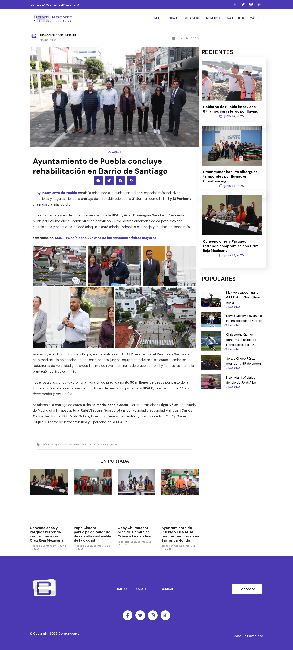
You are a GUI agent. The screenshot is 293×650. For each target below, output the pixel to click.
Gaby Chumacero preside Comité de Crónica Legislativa (134, 531)
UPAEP (115, 444)
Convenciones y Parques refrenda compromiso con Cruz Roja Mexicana (47, 534)
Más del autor (48, 40)
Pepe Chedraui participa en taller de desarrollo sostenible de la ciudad (92, 534)
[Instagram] (251, 5)
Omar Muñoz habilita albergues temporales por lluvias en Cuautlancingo (230, 176)
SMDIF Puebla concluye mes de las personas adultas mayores (105, 238)
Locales (173, 18)
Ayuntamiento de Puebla (56, 193)
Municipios (213, 18)
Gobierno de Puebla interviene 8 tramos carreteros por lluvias (230, 109)
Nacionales (235, 18)
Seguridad (192, 18)
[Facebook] (235, 5)
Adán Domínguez (51, 444)
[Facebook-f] (127, 615)
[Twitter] (243, 5)
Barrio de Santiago (100, 444)
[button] (98, 180)
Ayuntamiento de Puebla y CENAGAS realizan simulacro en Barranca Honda (180, 534)
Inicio (158, 18)
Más (253, 18)
